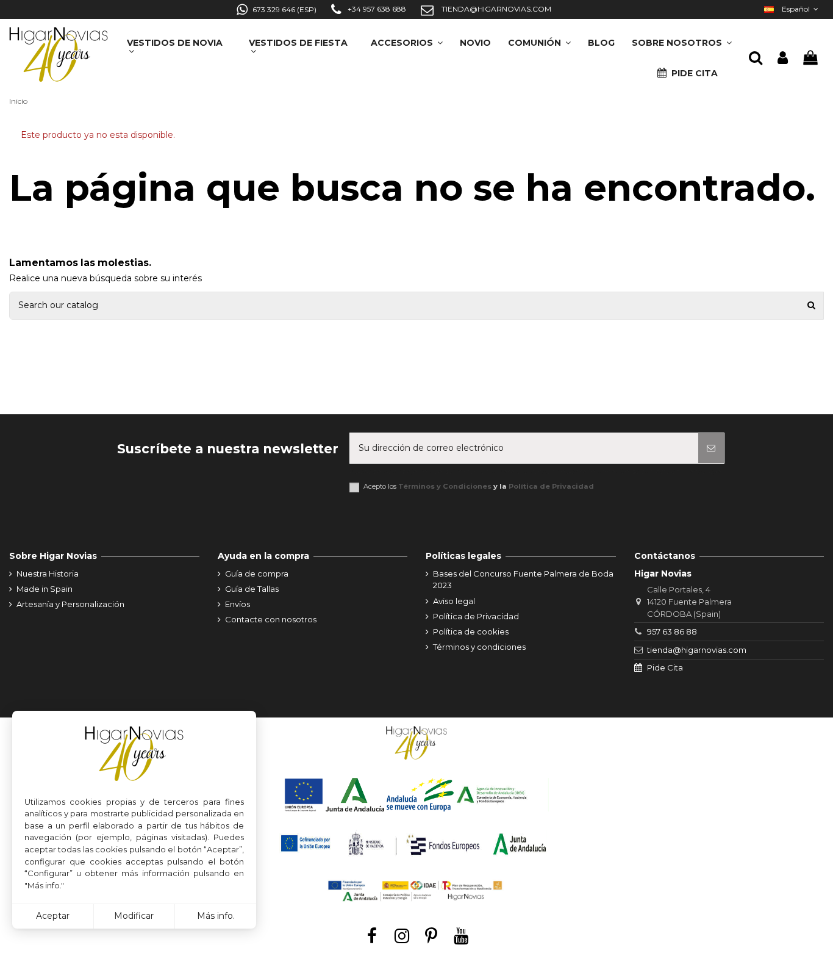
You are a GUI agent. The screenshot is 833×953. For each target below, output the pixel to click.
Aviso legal (454, 601)
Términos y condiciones (479, 647)
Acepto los (478, 487)
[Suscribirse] (711, 448)
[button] (681, 38)
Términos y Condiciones (445, 486)
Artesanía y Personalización (70, 604)
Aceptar (53, 915)
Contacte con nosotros (270, 619)
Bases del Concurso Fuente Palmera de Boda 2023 (523, 580)
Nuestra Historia (47, 573)
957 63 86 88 (672, 631)
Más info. (216, 915)
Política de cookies (471, 631)
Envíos (237, 604)
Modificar (134, 915)
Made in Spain (44, 589)
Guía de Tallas (252, 589)
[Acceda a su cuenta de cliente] (782, 58)
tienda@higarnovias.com (696, 650)
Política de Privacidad (551, 486)
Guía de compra (256, 573)
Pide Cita (665, 667)
